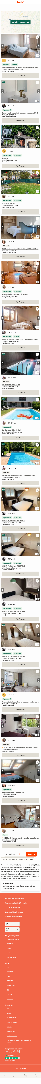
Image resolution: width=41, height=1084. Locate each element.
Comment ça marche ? (12, 1022)
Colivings (9, 948)
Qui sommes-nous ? (11, 1017)
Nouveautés (10, 999)
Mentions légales (11, 985)
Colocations (10, 943)
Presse (8, 976)
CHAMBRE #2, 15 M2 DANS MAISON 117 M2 (13, 566)
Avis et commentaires (12, 1036)
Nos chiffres (9, 994)
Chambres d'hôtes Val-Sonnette (14, 912)
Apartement (5, 158)
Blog (8, 967)
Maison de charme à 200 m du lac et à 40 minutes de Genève (20, 339)
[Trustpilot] (12, 1060)
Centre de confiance (12, 1031)
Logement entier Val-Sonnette (13, 916)
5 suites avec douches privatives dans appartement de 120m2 (20, 113)
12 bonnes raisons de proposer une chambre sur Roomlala (19, 1041)
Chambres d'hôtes (11, 953)
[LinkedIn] (18, 1051)
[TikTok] (14, 1051)
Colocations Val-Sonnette (12, 907)
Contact (9, 1013)
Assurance (9, 1026)
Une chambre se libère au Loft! (11, 384)
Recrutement (10, 971)
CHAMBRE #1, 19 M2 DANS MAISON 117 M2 (13, 656)
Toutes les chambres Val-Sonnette (14, 898)
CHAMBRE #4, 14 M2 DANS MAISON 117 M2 (13, 611)
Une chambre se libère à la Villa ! (11, 430)
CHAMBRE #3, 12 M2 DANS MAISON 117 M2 (13, 520)
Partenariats (10, 980)
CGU (8, 989)
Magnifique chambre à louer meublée (13, 792)
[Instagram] (10, 1051)
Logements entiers (11, 957)
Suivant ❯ (31, 854)
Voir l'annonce (20, 75)
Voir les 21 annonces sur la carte (20, 22)
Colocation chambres (8, 203)
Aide (8, 1008)
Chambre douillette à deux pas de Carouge (15, 294)
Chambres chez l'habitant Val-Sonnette (16, 903)
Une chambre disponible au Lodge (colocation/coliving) (18, 475)
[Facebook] (6, 1051)
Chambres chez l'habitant (13, 939)
